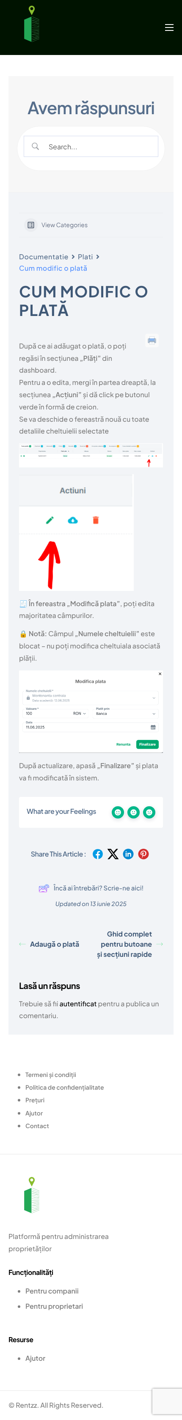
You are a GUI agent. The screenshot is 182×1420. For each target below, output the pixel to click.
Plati (85, 256)
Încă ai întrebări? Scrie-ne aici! (99, 888)
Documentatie (44, 256)
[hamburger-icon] (169, 27)
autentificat (78, 1003)
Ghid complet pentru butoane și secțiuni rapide (124, 944)
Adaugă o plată (54, 943)
